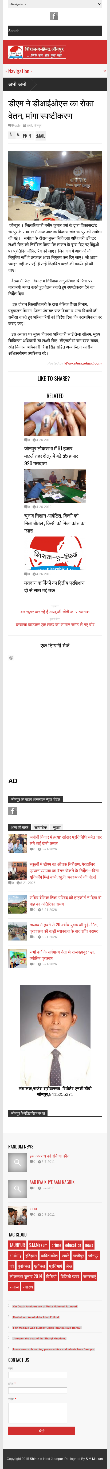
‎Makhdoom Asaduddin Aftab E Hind (36, 1317)
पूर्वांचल (39, 1266)
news (89, 1245)
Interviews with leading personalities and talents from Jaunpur (54, 1349)
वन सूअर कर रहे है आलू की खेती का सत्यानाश (55, 611)
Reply (16, 125)
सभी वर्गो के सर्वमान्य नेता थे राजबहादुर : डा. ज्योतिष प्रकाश (62, 954)
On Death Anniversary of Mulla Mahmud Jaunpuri (45, 1306)
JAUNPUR (17, 1245)
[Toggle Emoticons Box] (11, 658)
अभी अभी (17, 84)
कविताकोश (49, 1255)
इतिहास (31, 1255)
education (73, 1245)
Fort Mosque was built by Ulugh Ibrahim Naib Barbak (47, 1327)
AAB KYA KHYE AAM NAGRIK (52, 1182)
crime (56, 1245)
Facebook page (54, 16)
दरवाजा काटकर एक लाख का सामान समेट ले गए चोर (55, 624)
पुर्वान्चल (24, 1266)
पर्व (12, 1266)
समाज (14, 1286)
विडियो (51, 1276)
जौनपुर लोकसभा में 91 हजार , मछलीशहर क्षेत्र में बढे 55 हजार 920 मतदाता (51, 455)
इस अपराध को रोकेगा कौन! (50, 1155)
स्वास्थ (28, 1286)
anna (33, 1208)
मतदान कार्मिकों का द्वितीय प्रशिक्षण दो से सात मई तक (54, 586)
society (15, 1255)
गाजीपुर (78, 1255)
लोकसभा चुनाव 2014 (26, 1276)
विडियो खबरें (70, 1276)
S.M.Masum (38, 1245)
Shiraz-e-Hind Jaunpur (46, 1459)
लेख (69, 1266)
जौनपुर (37, 125)
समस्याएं (89, 1276)
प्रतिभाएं (55, 1266)
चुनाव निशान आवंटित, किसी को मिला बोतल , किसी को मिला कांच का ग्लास (54, 522)
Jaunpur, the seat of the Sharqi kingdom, (39, 1338)
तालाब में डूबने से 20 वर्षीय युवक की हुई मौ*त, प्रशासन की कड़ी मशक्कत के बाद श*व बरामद (64, 927)
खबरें (29, 125)
